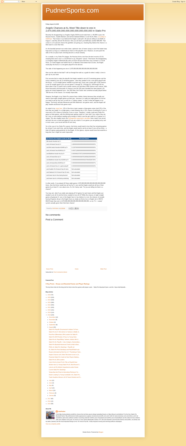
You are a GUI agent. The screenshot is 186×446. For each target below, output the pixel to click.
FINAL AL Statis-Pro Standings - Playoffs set (61, 347)
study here (59, 108)
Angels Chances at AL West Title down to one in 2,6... (64, 354)
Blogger (101, 432)
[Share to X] (74, 208)
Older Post (103, 269)
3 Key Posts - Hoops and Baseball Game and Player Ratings (68, 284)
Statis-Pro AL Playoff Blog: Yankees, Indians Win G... (64, 339)
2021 (49, 307)
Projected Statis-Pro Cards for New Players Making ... (64, 357)
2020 (49, 310)
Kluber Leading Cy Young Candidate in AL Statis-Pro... (65, 375)
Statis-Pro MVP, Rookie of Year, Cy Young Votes (63, 337)
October (51, 322)
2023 (49, 302)
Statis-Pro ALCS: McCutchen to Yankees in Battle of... (64, 332)
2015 (49, 403)
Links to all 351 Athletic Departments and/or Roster (63, 367)
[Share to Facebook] (76, 208)
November (52, 319)
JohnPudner (61, 411)
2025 (49, 297)
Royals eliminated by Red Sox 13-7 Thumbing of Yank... (65, 352)
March (51, 390)
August (51, 327)
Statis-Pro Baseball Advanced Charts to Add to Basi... (64, 344)
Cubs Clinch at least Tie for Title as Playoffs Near (63, 362)
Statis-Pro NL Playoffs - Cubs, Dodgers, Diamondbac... (65, 342)
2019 (49, 312)
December (52, 317)
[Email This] (70, 208)
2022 (49, 305)
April (50, 388)
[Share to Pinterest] (78, 208)
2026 (49, 295)
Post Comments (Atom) (60, 272)
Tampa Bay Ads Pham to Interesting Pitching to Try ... (64, 372)
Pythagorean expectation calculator (79, 118)
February (52, 393)
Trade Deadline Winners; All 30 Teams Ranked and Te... (65, 377)
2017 (49, 398)
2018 (49, 315)
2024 (49, 300)
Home (76, 269)
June (50, 383)
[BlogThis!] (72, 208)
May (50, 385)
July (50, 380)
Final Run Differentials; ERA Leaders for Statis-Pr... (63, 334)
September (52, 324)
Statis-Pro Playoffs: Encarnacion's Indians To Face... (64, 329)
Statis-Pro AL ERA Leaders (56, 359)
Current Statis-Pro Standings (57, 369)
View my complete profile (53, 424)
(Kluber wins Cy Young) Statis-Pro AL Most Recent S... (64, 364)
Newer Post (49, 269)
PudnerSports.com (72, 10)
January (51, 395)
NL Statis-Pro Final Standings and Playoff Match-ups (64, 349)
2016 (49, 401)
